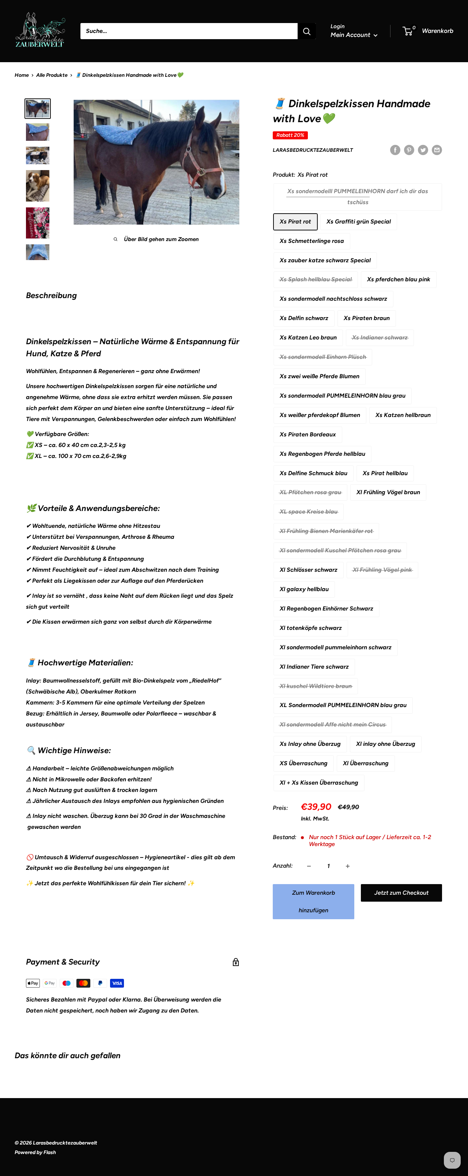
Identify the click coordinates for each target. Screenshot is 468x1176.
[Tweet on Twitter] (423, 149)
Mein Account (351, 34)
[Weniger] (309, 866)
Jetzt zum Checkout (401, 893)
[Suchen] (307, 31)
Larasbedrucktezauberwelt (313, 150)
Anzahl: (283, 866)
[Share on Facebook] (395, 149)
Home (22, 75)
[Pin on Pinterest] (409, 149)
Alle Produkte (52, 75)
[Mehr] (347, 866)
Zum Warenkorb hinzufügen (313, 902)
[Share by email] (437, 149)
